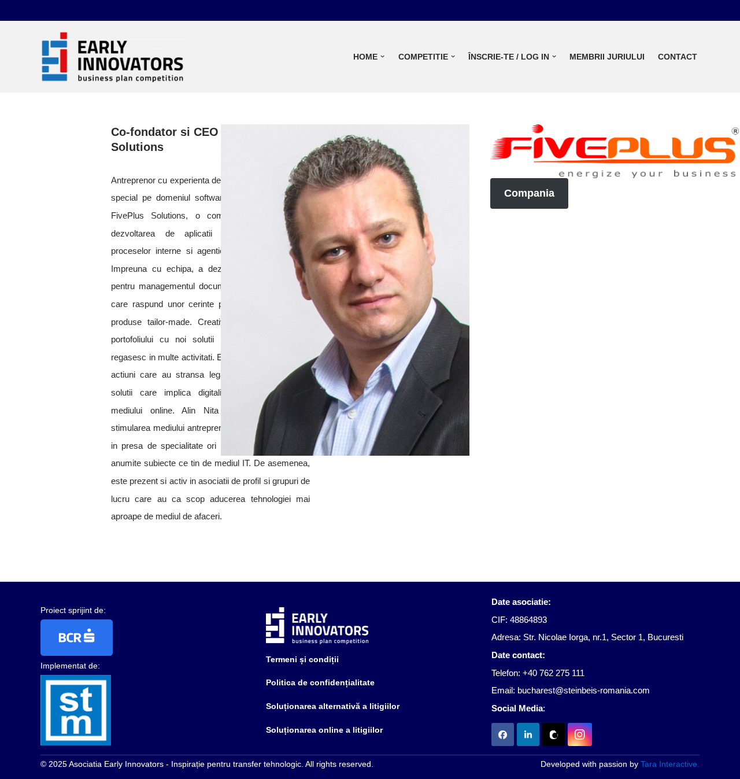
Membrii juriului (607, 56)
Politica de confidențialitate (320, 682)
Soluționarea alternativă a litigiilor (332, 706)
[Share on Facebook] (502, 734)
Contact (677, 56)
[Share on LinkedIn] (528, 734)
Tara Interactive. (670, 764)
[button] (382, 56)
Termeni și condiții (302, 659)
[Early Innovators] (112, 56)
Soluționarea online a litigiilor (324, 729)
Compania (529, 193)
